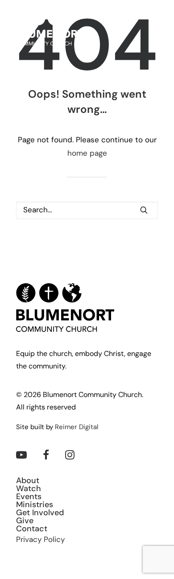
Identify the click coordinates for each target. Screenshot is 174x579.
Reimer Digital (76, 427)
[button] (153, 29)
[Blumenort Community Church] (49, 28)
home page (87, 153)
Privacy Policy (40, 540)
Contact (31, 529)
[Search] (87, 210)
